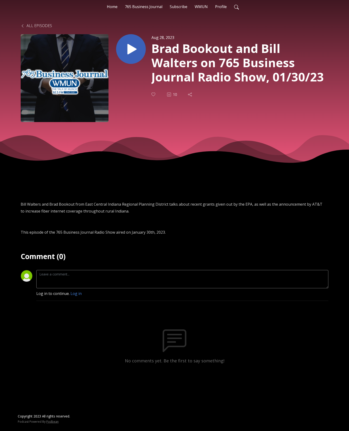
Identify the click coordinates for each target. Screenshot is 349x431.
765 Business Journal (143, 6)
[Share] (190, 94)
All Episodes (39, 25)
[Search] (236, 6)
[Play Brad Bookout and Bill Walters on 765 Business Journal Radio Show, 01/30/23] (131, 49)
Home (112, 6)
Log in (76, 293)
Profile (221, 6)
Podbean (52, 422)
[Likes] (154, 94)
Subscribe (178, 6)
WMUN (201, 6)
